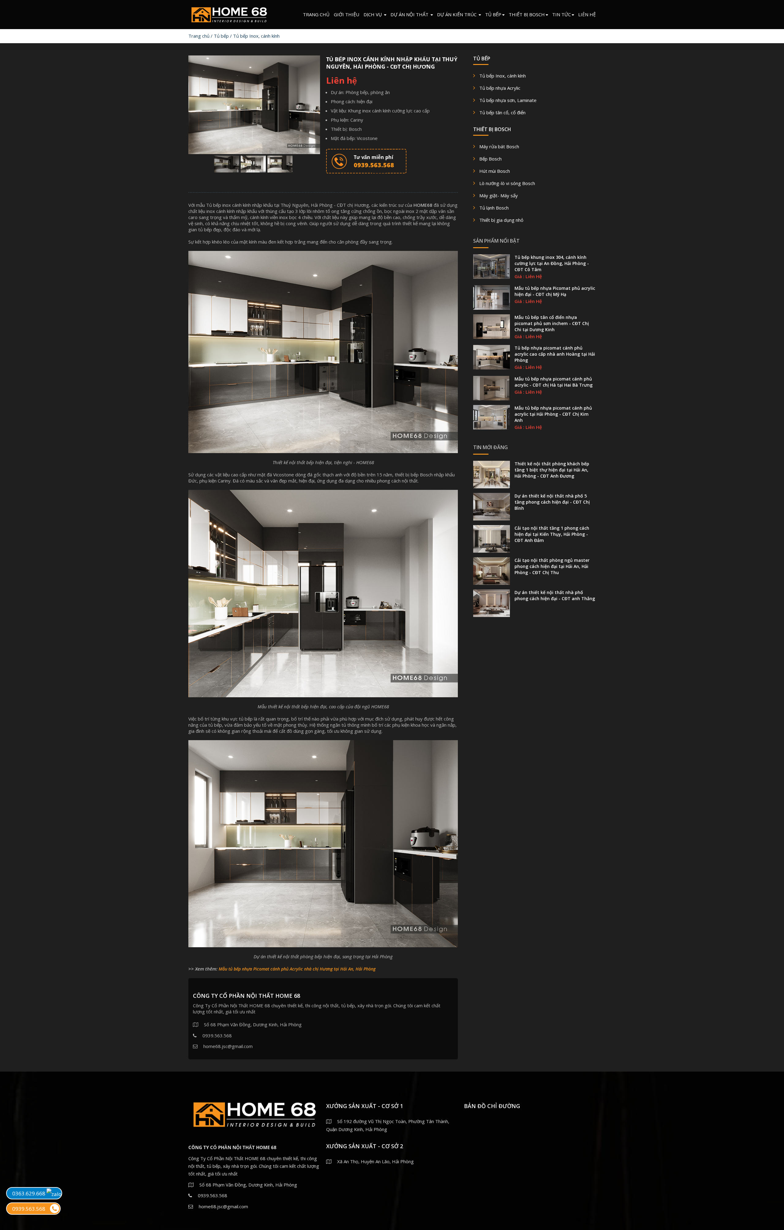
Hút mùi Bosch (494, 171)
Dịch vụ (373, 14)
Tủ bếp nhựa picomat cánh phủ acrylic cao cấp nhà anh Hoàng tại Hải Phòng (554, 354)
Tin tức (561, 14)
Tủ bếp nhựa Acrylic (499, 88)
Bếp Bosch (490, 159)
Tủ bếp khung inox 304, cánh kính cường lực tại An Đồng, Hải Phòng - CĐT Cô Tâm (551, 263)
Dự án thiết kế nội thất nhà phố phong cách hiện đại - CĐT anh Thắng (554, 595)
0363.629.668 (29, 1193)
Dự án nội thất (410, 14)
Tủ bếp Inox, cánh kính (256, 36)
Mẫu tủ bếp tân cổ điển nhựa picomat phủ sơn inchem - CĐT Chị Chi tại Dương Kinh (551, 323)
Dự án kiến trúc (457, 14)
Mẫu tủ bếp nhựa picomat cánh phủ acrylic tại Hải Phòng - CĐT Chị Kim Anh (553, 414)
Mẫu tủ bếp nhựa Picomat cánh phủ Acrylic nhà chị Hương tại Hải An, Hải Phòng (297, 969)
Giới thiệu (346, 14)
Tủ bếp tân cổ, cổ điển (502, 112)
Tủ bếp (493, 14)
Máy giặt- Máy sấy (498, 195)
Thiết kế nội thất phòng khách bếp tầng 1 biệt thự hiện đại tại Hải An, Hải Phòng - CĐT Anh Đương (551, 470)
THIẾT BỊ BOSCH (527, 14)
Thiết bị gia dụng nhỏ (501, 220)
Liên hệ (587, 14)
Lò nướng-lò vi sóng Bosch (507, 183)
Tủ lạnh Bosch (494, 208)
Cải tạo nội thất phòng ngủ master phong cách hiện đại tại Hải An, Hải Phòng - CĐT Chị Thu (552, 566)
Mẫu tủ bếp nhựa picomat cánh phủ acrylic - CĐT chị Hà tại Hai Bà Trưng (553, 382)
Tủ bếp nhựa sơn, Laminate (508, 100)
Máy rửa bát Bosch (499, 146)
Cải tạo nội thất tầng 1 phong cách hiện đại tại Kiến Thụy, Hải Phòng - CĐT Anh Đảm (551, 534)
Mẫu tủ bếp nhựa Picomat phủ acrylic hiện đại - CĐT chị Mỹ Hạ (554, 291)
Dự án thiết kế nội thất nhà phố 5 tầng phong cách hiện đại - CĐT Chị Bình (552, 502)
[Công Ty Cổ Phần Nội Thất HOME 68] (229, 13)
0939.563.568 (28, 1208)
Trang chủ (316, 14)
